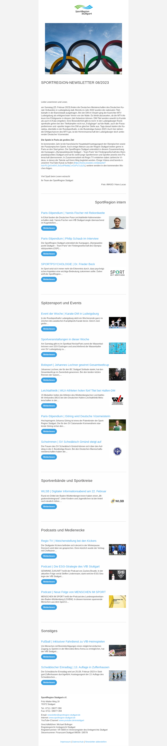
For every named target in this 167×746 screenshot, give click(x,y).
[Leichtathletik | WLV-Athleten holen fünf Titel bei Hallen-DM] (117, 400)
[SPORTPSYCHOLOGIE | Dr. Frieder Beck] (117, 273)
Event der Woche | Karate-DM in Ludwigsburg (70, 313)
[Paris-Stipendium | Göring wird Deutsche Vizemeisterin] (117, 425)
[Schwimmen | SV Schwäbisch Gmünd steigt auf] (117, 451)
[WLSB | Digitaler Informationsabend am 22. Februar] (117, 501)
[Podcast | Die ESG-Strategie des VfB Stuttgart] (117, 575)
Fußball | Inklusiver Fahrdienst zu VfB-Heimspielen (73, 641)
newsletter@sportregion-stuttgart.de (63, 715)
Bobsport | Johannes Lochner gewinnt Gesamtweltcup (75, 364)
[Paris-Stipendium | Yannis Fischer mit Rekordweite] (117, 222)
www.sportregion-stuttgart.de (62, 718)
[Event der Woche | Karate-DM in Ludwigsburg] (117, 322)
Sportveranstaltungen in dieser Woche (65, 339)
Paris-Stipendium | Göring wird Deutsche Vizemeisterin (75, 416)
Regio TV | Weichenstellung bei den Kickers (68, 540)
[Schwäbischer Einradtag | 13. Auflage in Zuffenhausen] (117, 675)
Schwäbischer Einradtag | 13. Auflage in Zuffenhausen (75, 667)
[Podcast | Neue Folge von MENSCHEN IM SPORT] (117, 601)
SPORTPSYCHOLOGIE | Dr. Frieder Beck (68, 264)
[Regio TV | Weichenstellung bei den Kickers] (117, 549)
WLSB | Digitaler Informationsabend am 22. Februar (73, 491)
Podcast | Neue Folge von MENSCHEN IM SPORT (73, 592)
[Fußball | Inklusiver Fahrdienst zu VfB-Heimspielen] (117, 650)
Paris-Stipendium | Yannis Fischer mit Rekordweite (73, 213)
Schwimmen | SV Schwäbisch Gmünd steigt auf (71, 441)
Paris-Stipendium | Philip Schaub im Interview (70, 238)
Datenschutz (78, 742)
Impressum (65, 742)
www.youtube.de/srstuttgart (71, 720)
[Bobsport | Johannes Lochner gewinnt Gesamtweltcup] (117, 374)
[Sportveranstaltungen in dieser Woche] (117, 348)
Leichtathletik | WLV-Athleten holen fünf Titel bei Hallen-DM (78, 390)
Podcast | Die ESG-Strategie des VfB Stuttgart (70, 566)
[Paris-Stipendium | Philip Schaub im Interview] (117, 247)
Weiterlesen (49, 228)
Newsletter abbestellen (96, 742)
